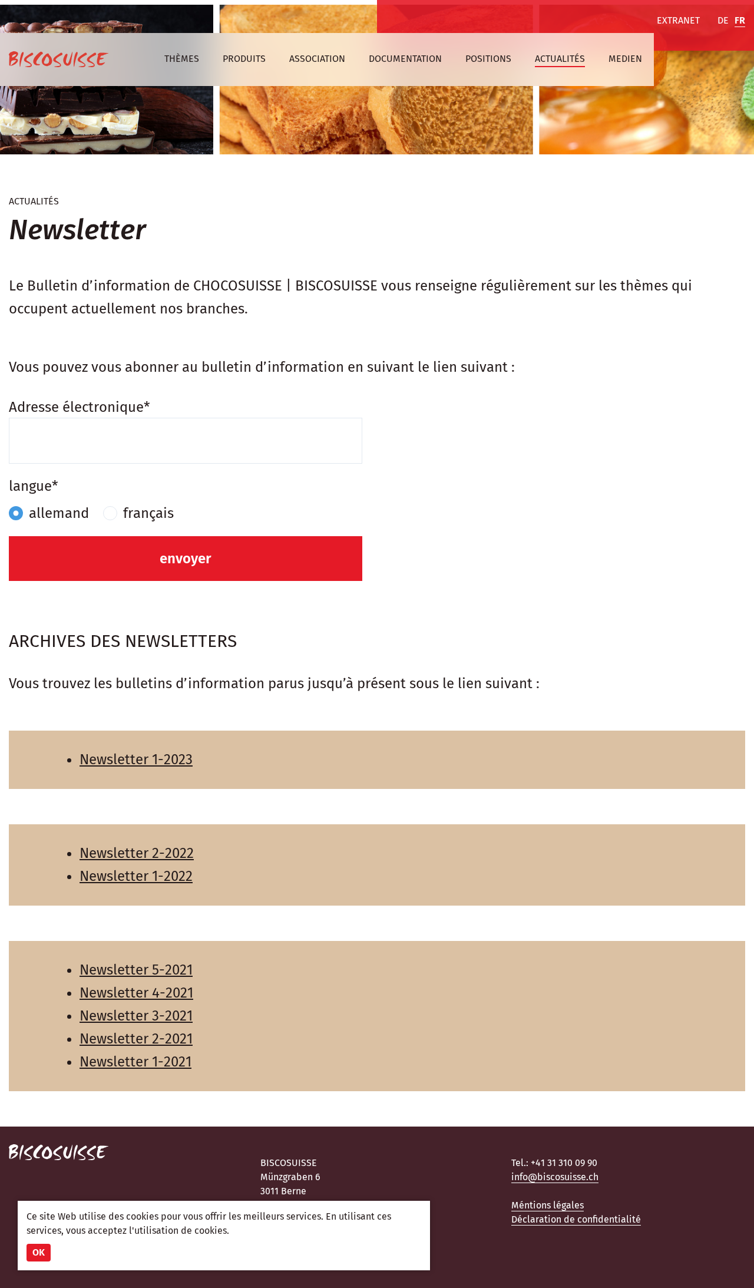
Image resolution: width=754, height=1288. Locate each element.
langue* (33, 486)
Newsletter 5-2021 (136, 970)
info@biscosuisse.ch (554, 1177)
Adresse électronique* (79, 407)
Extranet (678, 20)
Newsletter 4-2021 (136, 993)
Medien (625, 58)
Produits (244, 58)
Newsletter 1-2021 (135, 1061)
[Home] (58, 59)
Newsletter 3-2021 (136, 1016)
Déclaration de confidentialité (576, 1219)
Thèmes (181, 58)
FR (740, 20)
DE (723, 20)
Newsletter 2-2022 (137, 853)
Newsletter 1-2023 (136, 759)
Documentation (405, 58)
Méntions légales (547, 1205)
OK (38, 1252)
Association (317, 58)
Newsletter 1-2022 (136, 876)
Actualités (560, 58)
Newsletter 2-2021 (136, 1039)
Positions (488, 58)
